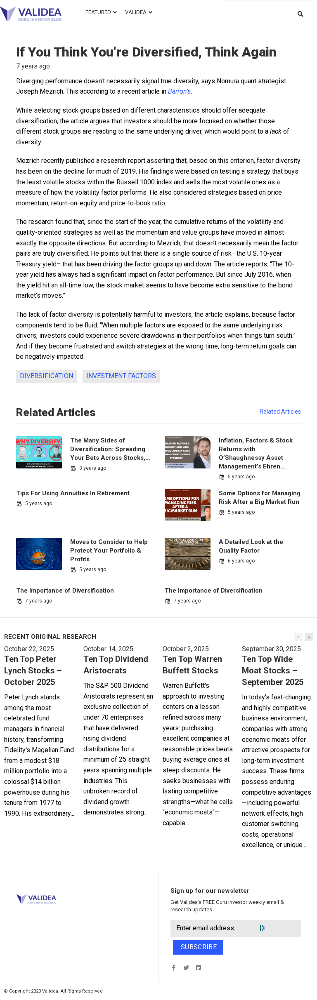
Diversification (46, 376)
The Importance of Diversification (65, 590)
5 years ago (241, 477)
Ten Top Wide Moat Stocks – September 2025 (272, 670)
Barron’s (179, 91)
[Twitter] (186, 968)
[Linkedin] (198, 968)
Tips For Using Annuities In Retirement (73, 493)
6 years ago (241, 561)
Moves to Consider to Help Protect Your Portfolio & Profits (109, 550)
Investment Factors (121, 376)
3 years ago (92, 468)
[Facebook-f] (173, 968)
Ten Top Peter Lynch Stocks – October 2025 (33, 670)
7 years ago (38, 601)
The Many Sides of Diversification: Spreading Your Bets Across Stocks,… (110, 449)
